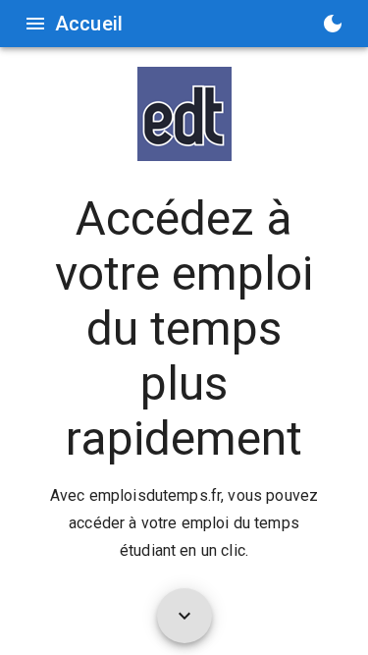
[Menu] (35, 23)
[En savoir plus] (184, 615)
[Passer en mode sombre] (332, 23)
